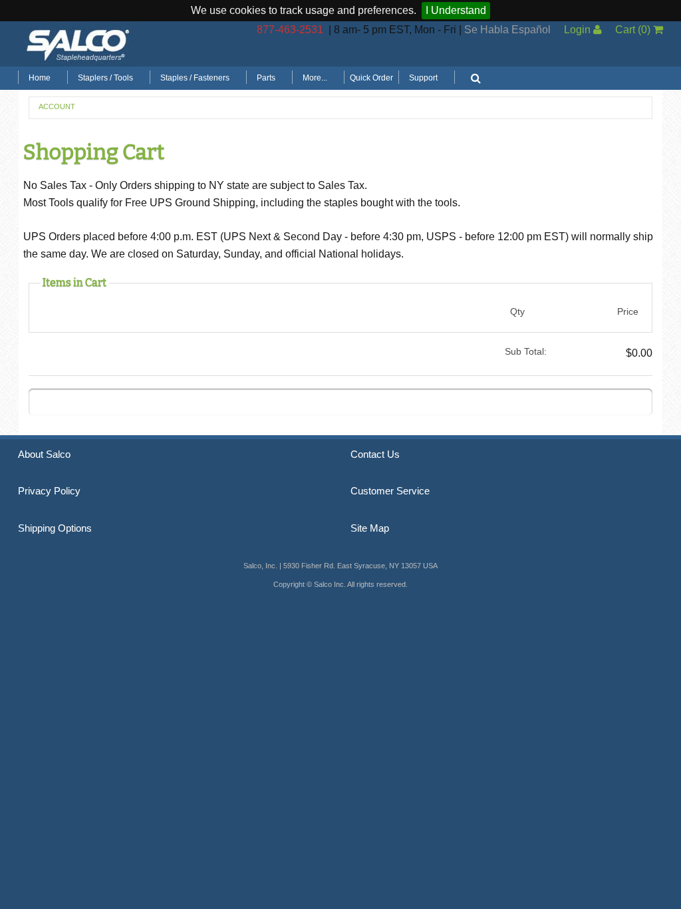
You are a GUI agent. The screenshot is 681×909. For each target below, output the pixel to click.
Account (57, 106)
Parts (266, 78)
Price (627, 311)
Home (40, 78)
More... (315, 78)
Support (423, 78)
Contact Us (375, 454)
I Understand (456, 10)
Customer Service (390, 491)
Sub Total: (526, 351)
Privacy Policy (49, 491)
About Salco (44, 454)
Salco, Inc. (78, 44)
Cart (632, 29)
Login (578, 29)
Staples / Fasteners (194, 78)
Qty (517, 311)
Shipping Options (55, 528)
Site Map (369, 528)
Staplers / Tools (105, 78)
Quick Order (371, 78)
